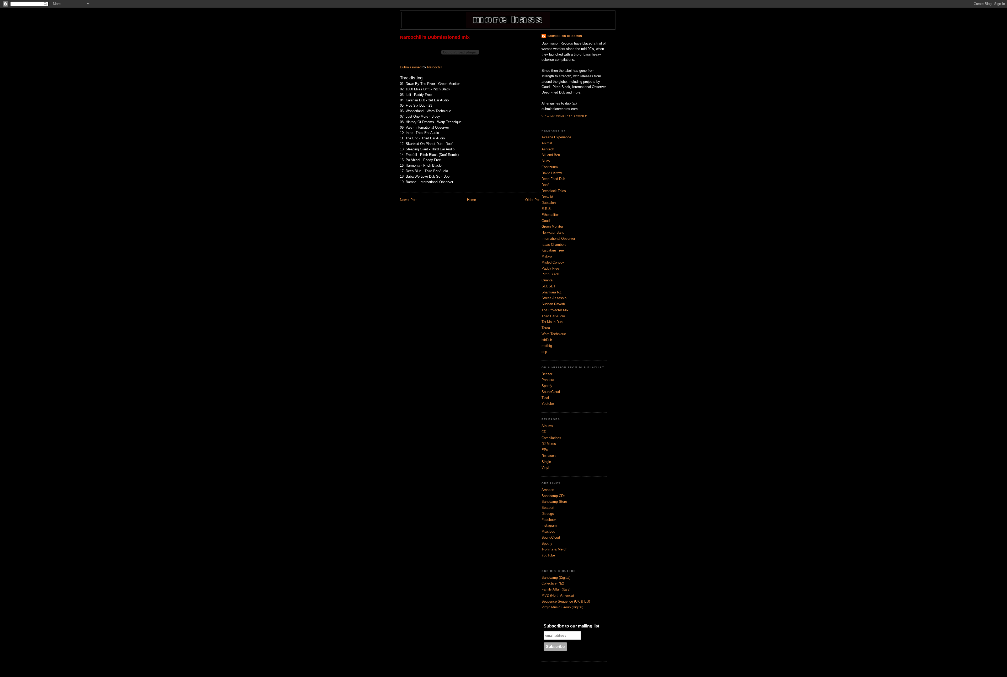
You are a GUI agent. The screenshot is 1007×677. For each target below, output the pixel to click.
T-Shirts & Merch (554, 549)
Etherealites (551, 215)
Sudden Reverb (553, 304)
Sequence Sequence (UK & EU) (566, 601)
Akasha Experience (556, 137)
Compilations (551, 438)
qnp (544, 352)
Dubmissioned (410, 67)
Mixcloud (548, 531)
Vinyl (545, 467)
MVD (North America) (558, 595)
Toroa (546, 328)
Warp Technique (554, 334)
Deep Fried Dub (553, 179)
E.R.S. (547, 209)
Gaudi (546, 221)
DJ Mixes (549, 444)
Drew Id (547, 197)
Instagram (549, 525)
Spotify (547, 386)
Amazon (548, 490)
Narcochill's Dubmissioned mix (435, 37)
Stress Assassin (554, 298)
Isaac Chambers (554, 245)
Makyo (547, 256)
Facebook (549, 520)
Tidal (545, 398)
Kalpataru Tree (553, 250)
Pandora (548, 380)
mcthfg (547, 346)
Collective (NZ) (553, 583)
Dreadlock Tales (554, 191)
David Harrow (552, 173)
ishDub (547, 340)
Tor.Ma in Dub (552, 322)
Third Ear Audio (553, 316)
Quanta (547, 280)
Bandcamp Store (554, 502)
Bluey (546, 161)
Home (471, 200)
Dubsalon (549, 203)
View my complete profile (564, 116)
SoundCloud (551, 392)
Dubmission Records (564, 36)
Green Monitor (552, 226)
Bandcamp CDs (553, 496)
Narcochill (434, 67)
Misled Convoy (553, 262)
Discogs (548, 514)
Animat (547, 143)
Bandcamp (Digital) (556, 578)
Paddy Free (550, 268)
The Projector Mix (555, 310)
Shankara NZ (551, 292)
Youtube (548, 404)
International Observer (558, 239)
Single (546, 462)
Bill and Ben (551, 155)
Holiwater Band (553, 232)
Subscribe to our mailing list (571, 626)
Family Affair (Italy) (556, 589)
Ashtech (548, 149)
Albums (547, 426)
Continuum (550, 167)
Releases (549, 456)
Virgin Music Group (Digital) (562, 607)
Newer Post (408, 200)
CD (544, 432)
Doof (545, 185)
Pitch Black (550, 274)
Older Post (533, 200)
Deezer (547, 374)
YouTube (548, 555)
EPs (545, 450)
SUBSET (548, 286)
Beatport (548, 508)
